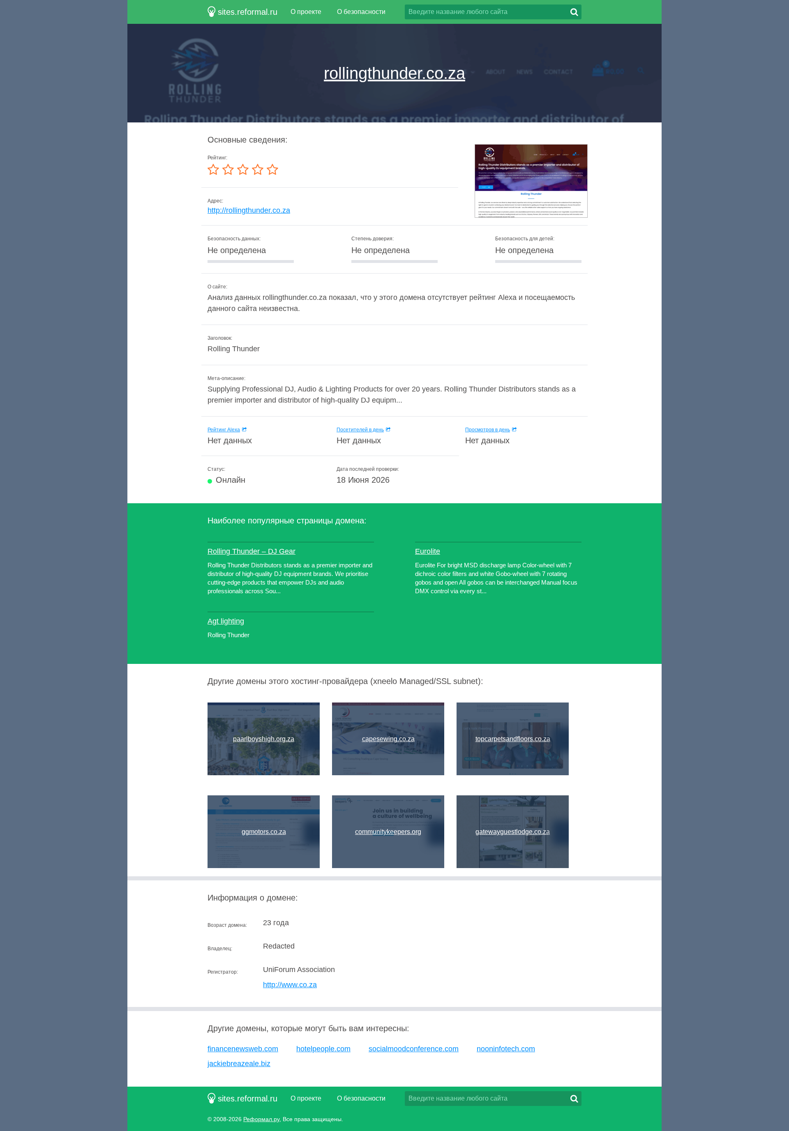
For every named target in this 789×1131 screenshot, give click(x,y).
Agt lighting (226, 621)
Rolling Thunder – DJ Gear (251, 551)
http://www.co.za (290, 985)
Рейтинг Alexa (224, 430)
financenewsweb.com (243, 1049)
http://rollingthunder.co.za (249, 210)
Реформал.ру (261, 1119)
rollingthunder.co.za (394, 73)
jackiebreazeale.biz (239, 1064)
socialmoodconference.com (414, 1049)
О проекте (306, 11)
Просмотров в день (487, 430)
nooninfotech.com (506, 1049)
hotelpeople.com (323, 1049)
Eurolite (427, 551)
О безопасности (361, 11)
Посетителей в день (360, 430)
